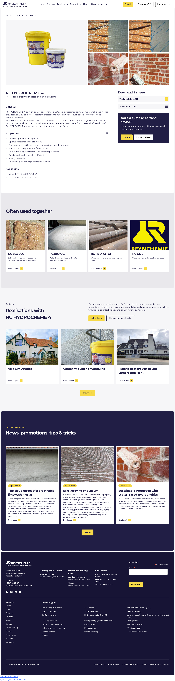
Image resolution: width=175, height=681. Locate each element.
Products (51, 4)
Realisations (75, 4)
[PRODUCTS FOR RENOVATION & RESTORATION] (18, 563)
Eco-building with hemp (52, 608)
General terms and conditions (134, 664)
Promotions (11, 635)
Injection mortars (49, 611)
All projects (96, 318)
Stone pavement (91, 611)
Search (128, 4)
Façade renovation (9, 677)
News (85, 4)
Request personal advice (120, 318)
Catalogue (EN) (144, 4)
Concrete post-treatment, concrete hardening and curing (148, 616)
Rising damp (89, 624)
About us (95, 4)
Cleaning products (49, 621)
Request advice (143, 137)
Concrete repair (48, 632)
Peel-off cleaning (134, 611)
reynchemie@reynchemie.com (19, 585)
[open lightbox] (46, 52)
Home (41, 4)
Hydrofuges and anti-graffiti (95, 615)
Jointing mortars (49, 615)
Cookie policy (113, 664)
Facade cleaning (91, 632)
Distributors (62, 4)
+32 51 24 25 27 (12, 583)
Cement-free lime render (52, 624)
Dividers (9, 613)
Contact (104, 4)
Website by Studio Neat (159, 664)
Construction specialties (137, 632)
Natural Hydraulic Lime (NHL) (139, 608)
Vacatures (10, 642)
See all (87, 532)
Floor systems (132, 621)
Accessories (89, 608)
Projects (9, 617)
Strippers (45, 635)
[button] (163, 4)
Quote (127, 137)
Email (132, 567)
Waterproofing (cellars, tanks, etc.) (98, 621)
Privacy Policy (99, 664)
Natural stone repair (135, 624)
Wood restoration (134, 628)
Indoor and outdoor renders (53, 628)
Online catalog (12, 628)
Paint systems (90, 628)
